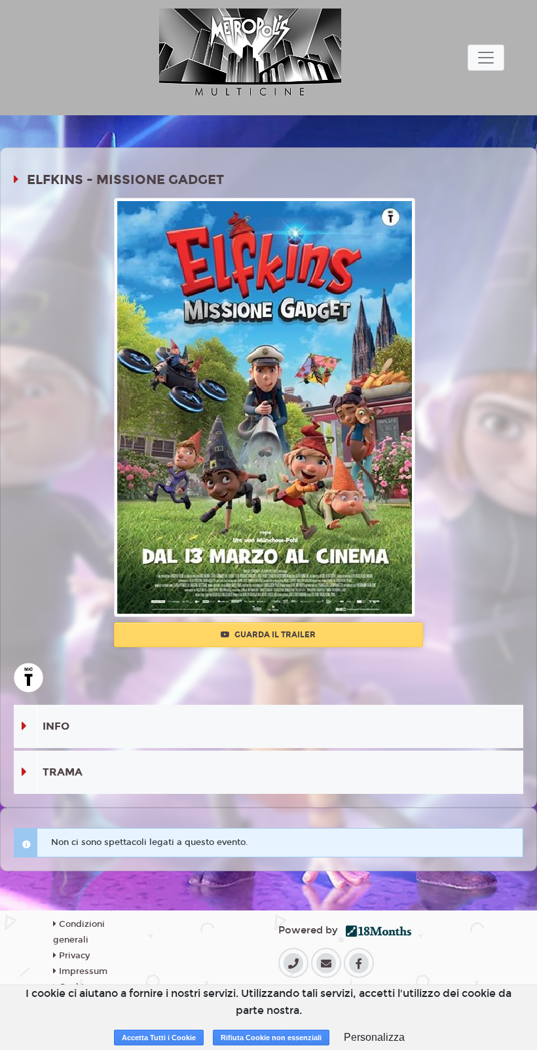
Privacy (73, 955)
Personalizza (374, 1037)
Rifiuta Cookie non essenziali (271, 1037)
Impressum (81, 971)
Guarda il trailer (274, 634)
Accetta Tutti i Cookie (159, 1037)
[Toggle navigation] (486, 58)
